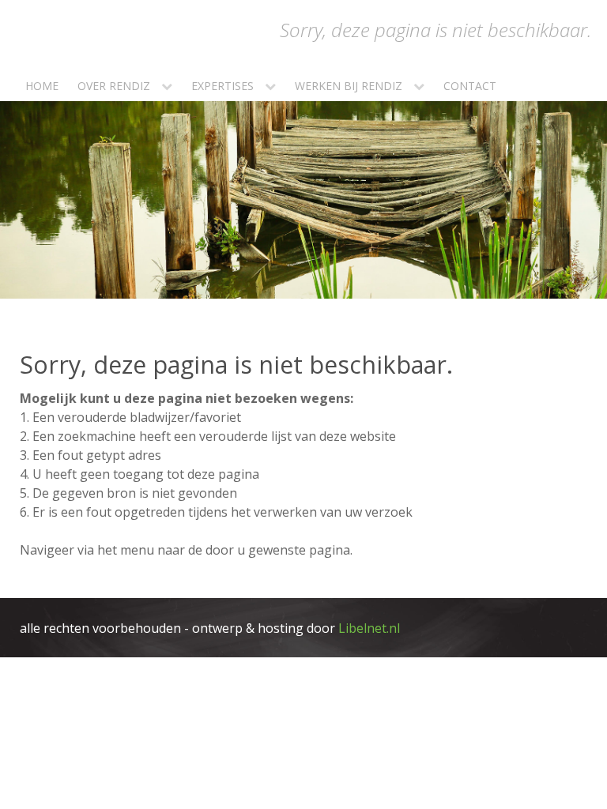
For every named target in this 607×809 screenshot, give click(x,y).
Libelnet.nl (369, 628)
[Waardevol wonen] (553, 84)
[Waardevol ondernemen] (572, 84)
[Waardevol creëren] (591, 84)
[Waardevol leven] (515, 84)
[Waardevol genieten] (534, 84)
